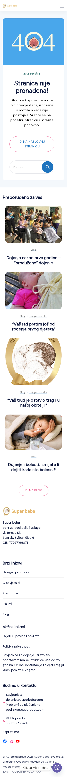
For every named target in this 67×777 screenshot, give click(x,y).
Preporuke (10, 593)
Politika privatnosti (16, 646)
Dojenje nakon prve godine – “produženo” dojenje (33, 260)
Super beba (41, 757)
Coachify (50, 761)
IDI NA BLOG (34, 490)
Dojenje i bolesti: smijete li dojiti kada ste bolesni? (33, 467)
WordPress (19, 766)
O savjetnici (11, 583)
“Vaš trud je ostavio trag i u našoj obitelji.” (34, 402)
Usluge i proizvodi (16, 572)
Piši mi (7, 604)
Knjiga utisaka (38, 316)
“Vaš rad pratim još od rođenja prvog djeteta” (33, 326)
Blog (33, 249)
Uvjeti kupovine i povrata (21, 636)
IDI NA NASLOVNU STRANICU (32, 143)
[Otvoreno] (62, 6)
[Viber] (57, 768)
